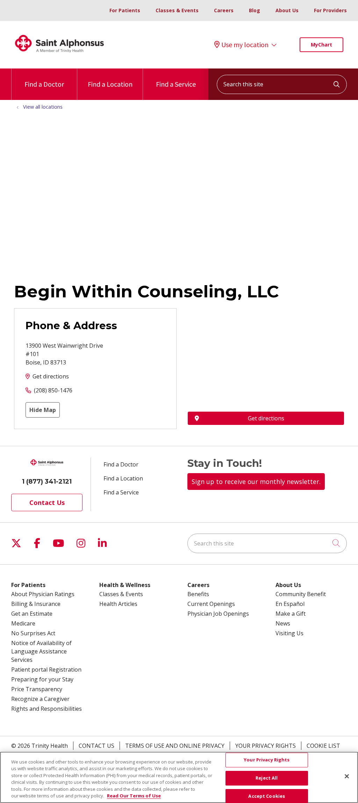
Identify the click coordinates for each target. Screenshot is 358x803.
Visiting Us (289, 633)
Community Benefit (300, 594)
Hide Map (42, 410)
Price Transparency (36, 689)
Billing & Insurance (35, 604)
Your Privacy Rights (265, 746)
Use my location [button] (244, 45)
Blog (254, 10)
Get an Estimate (31, 613)
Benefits (198, 594)
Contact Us (47, 502)
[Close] (347, 776)
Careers (224, 10)
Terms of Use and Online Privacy (174, 746)
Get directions (51, 376)
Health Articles (118, 604)
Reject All (267, 778)
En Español (290, 604)
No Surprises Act (33, 633)
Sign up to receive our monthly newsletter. (256, 481)
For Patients (124, 10)
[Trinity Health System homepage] (59, 55)
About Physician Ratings (42, 594)
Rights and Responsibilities (46, 708)
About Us (287, 10)
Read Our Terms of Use (134, 796)
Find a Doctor (44, 84)
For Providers (330, 10)
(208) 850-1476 (53, 390)
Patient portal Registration (46, 669)
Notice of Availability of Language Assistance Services (41, 651)
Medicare (23, 623)
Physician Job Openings (218, 613)
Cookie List (323, 746)
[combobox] (282, 84)
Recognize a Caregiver (40, 699)
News (282, 623)
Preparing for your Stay (42, 679)
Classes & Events (177, 10)
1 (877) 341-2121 (47, 481)
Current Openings (211, 604)
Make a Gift (290, 613)
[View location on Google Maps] (266, 346)
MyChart (321, 44)
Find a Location (110, 84)
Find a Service (176, 84)
